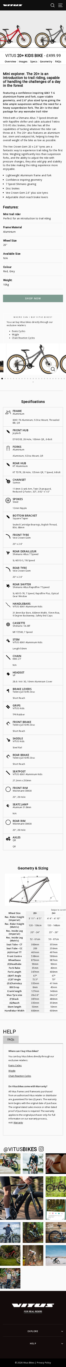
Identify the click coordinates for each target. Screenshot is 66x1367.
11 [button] (31, 379)
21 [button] (59, 379)
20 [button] (56, 379)
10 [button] (28, 379)
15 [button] (42, 379)
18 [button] (50, 379)
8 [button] (22, 379)
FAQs (58, 61)
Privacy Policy (44, 1362)
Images (23, 61)
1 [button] (2, 379)
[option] (33, 359)
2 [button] (5, 379)
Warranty (18, 1122)
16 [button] (45, 379)
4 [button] (11, 379)
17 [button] (48, 379)
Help (33, 1343)
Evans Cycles (18, 331)
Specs (33, 61)
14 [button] (39, 379)
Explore (33, 1331)
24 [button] (33, 382)
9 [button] (25, 379)
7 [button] (19, 379)
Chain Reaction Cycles (23, 337)
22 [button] (62, 379)
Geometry (46, 61)
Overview (10, 61)
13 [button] (36, 379)
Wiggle (15, 334)
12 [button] (33, 379)
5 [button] (14, 379)
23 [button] (64, 379)
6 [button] (17, 379)
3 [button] (8, 379)
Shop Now (33, 298)
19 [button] (53, 379)
